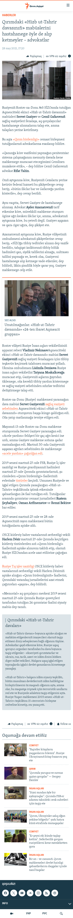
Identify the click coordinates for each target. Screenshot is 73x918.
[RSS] (46, 893)
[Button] (34, 56)
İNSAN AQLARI (36, 788)
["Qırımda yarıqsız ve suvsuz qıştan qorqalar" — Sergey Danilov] (15, 773)
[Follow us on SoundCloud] (30, 893)
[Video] (11, 913)
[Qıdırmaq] (61, 913)
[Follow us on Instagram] (38, 893)
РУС (44, 913)
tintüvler (22, 480)
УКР (28, 913)
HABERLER (9, 15)
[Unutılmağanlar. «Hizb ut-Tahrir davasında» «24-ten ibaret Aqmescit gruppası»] (37, 298)
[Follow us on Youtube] (22, 893)
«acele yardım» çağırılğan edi (22, 453)
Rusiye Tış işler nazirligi (18, 566)
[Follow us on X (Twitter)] (13, 893)
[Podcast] (54, 893)
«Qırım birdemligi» (26, 139)
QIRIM (32, 769)
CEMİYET (34, 745)
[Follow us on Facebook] (5, 893)
